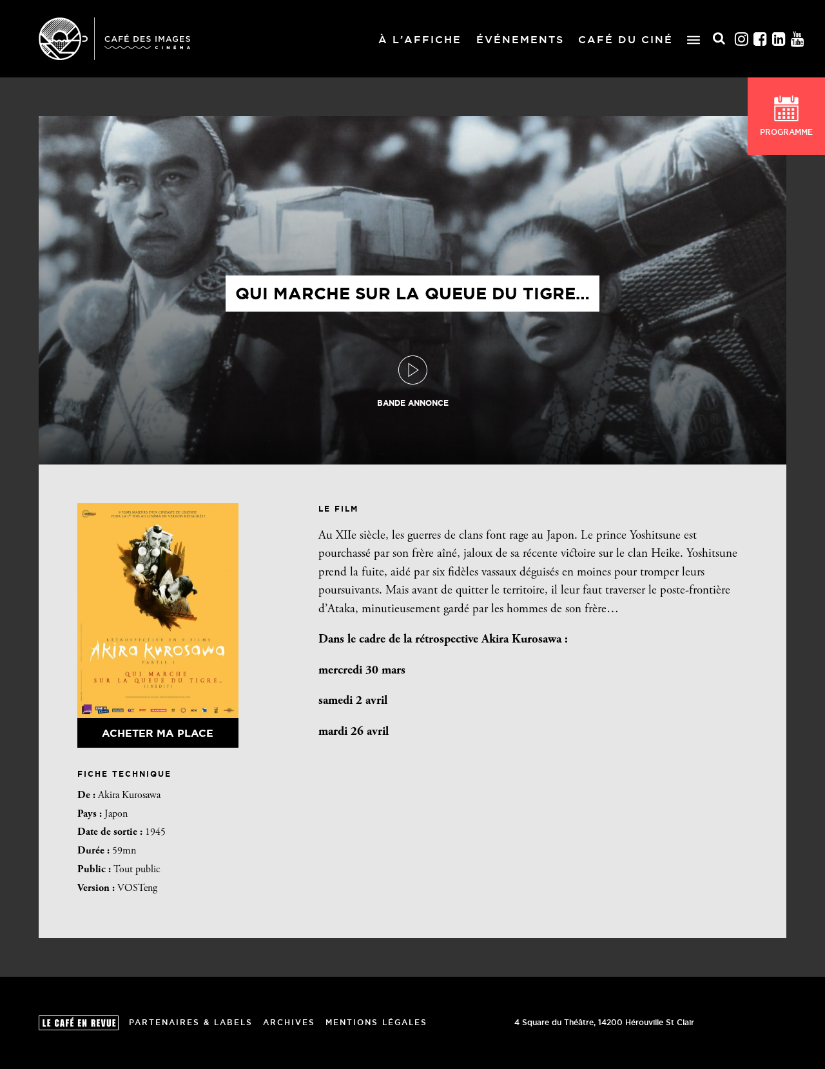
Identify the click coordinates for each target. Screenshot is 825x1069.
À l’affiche (419, 39)
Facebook (760, 39)
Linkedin (779, 39)
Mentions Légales (376, 1022)
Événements (520, 39)
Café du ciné (625, 39)
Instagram (742, 39)
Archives (289, 1022)
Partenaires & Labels (191, 1022)
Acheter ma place (157, 733)
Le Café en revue (79, 1022)
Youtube (798, 39)
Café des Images (114, 38)
